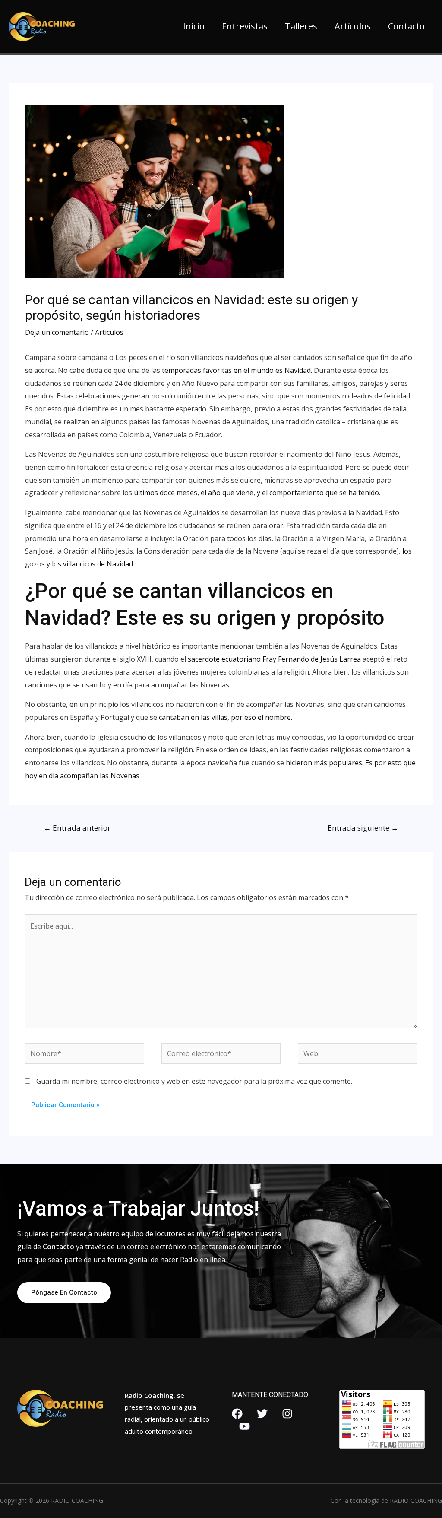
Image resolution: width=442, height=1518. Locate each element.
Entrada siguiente (363, 828)
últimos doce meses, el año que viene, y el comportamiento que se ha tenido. (256, 492)
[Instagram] (287, 1413)
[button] (64, 1292)
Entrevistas (245, 26)
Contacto (406, 26)
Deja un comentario (57, 332)
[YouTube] (244, 1426)
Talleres (301, 26)
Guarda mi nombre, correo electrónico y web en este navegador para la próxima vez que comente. (194, 1081)
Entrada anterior (77, 828)
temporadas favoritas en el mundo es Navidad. (237, 370)
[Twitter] (262, 1413)
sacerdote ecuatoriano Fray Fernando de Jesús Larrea (274, 659)
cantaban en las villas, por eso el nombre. (224, 717)
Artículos (353, 26)
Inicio (194, 26)
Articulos (109, 332)
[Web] (357, 1055)
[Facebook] (237, 1413)
